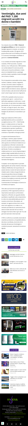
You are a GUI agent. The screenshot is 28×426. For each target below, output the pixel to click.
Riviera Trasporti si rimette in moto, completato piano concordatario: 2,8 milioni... (17, 355)
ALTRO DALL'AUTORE (14, 250)
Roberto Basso (19, 412)
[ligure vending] (14, 325)
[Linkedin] (13, 239)
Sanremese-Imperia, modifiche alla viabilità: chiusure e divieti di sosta (17, 385)
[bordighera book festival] (14, 285)
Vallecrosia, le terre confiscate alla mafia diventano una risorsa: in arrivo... (18, 270)
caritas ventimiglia (10, 233)
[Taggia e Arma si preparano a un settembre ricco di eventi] (5, 378)
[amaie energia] (14, 311)
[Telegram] (16, 239)
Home (2, 10)
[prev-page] (2, 276)
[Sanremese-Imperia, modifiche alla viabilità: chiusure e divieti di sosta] (5, 386)
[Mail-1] (20, 424)
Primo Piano (4, 265)
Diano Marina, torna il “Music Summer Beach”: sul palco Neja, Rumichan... (18, 363)
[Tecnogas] (14, 339)
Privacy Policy (5, 413)
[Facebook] (2, 239)
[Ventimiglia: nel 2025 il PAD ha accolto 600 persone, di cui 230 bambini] (5, 256)
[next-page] (5, 276)
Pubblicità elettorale (21, 413)
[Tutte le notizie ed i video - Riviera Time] (14, 399)
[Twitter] (9, 239)
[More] (23, 239)
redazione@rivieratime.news (16, 416)
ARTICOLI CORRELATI (14, 247)
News (7, 10)
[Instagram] (12, 424)
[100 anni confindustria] (14, 298)
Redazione (5, 24)
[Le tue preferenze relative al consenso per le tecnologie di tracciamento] (2, 423)
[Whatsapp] (16, 424)
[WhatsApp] (6, 239)
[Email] (20, 239)
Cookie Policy (12, 413)
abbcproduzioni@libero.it (14, 420)
